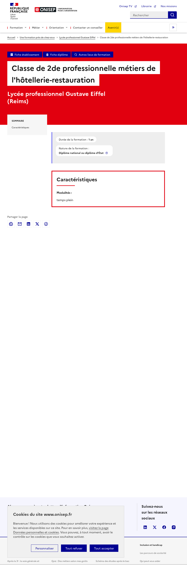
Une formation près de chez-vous (37, 37)
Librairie (146, 6)
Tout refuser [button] (73, 548)
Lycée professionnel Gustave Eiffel (77, 37)
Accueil (11, 37)
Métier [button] (36, 27)
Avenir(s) (113, 27)
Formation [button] (16, 27)
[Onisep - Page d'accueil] (45, 9)
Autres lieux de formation (94, 54)
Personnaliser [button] (44, 548)
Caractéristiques (20, 127)
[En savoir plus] (107, 152)
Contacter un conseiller (88, 27)
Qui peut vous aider (150, 560)
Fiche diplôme (59, 54)
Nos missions (169, 6)
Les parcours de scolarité (153, 552)
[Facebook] (46, 224)
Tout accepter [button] (104, 548)
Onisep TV (126, 6)
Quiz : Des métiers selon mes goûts (69, 560)
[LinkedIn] (28, 224)
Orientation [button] (56, 27)
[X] (37, 224)
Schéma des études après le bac (112, 560)
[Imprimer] (11, 224)
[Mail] (19, 224)
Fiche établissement (27, 54)
